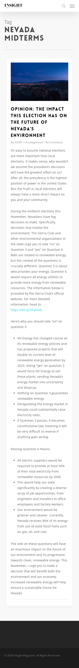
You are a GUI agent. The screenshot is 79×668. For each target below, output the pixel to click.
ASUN (18, 142)
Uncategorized (34, 142)
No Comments (54, 142)
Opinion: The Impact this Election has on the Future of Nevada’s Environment (39, 122)
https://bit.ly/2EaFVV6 (26, 310)
